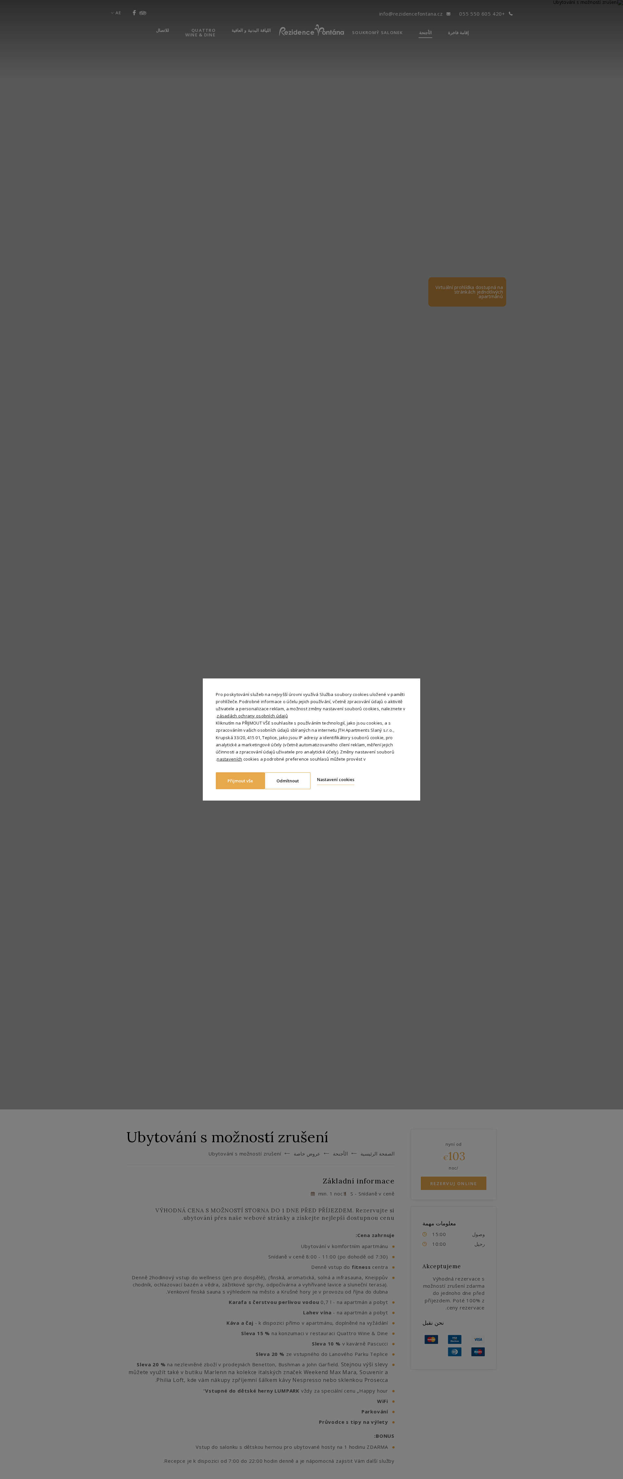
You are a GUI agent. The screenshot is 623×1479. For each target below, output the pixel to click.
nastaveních (229, 759)
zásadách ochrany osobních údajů (252, 716)
